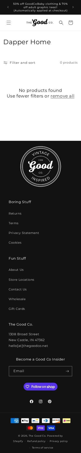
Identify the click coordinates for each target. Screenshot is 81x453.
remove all (62, 96)
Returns (15, 213)
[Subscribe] (67, 371)
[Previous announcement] (8, 7)
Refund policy (36, 441)
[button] (8, 22)
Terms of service (42, 447)
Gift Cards (17, 309)
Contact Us (18, 289)
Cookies (15, 243)
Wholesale (17, 299)
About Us (16, 270)
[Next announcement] (73, 7)
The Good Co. (37, 435)
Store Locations (21, 280)
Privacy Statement (24, 233)
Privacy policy (59, 441)
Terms (14, 223)
